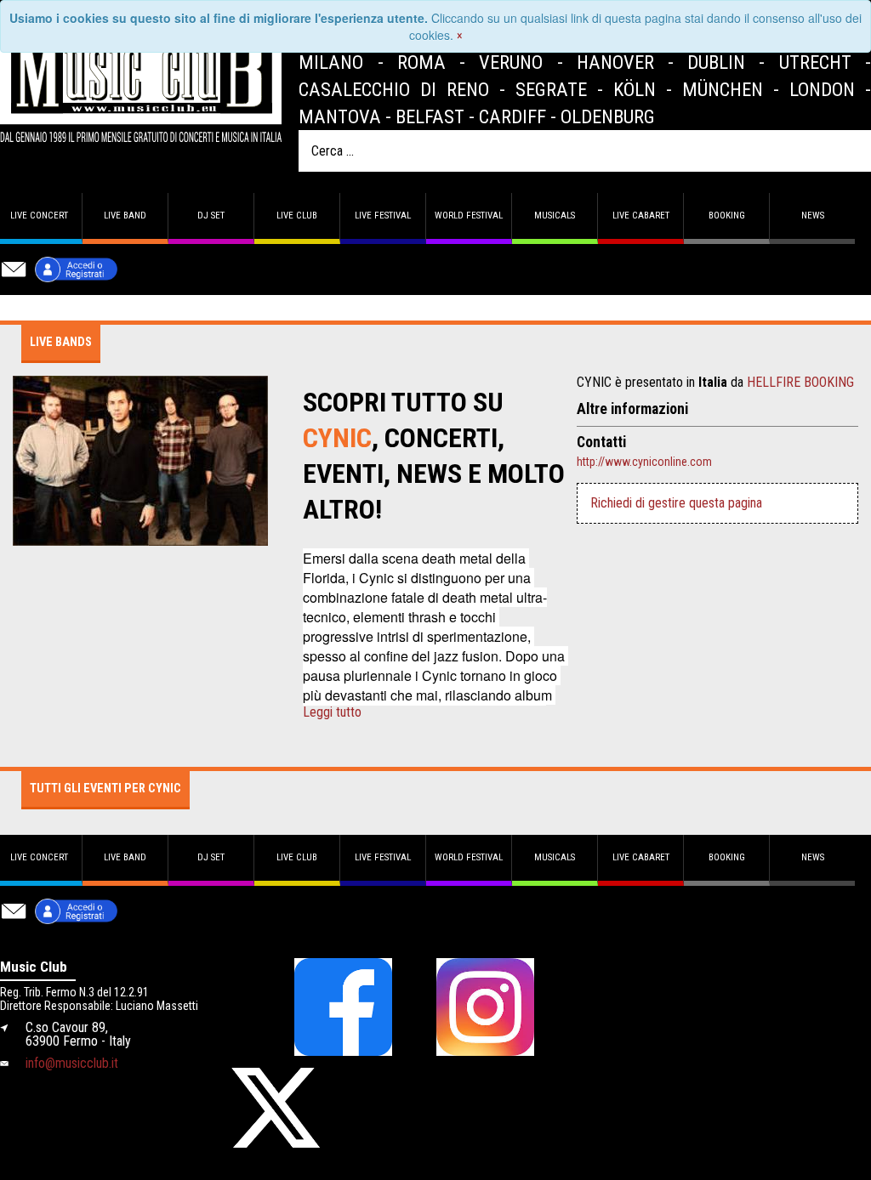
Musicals (554, 215)
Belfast (430, 116)
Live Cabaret (640, 215)
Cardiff (512, 116)
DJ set (211, 215)
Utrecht (815, 62)
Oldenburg (608, 116)
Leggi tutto (332, 712)
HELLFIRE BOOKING (800, 382)
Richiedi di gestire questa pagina (676, 503)
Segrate (551, 89)
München (722, 89)
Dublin (716, 62)
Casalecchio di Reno (394, 89)
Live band (125, 215)
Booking (727, 215)
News (812, 215)
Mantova (340, 116)
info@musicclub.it (72, 1063)
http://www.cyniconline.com (644, 461)
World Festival (469, 215)
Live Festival (383, 215)
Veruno (511, 62)
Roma (421, 62)
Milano (331, 62)
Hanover (615, 62)
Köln (634, 89)
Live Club (296, 215)
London (822, 89)
